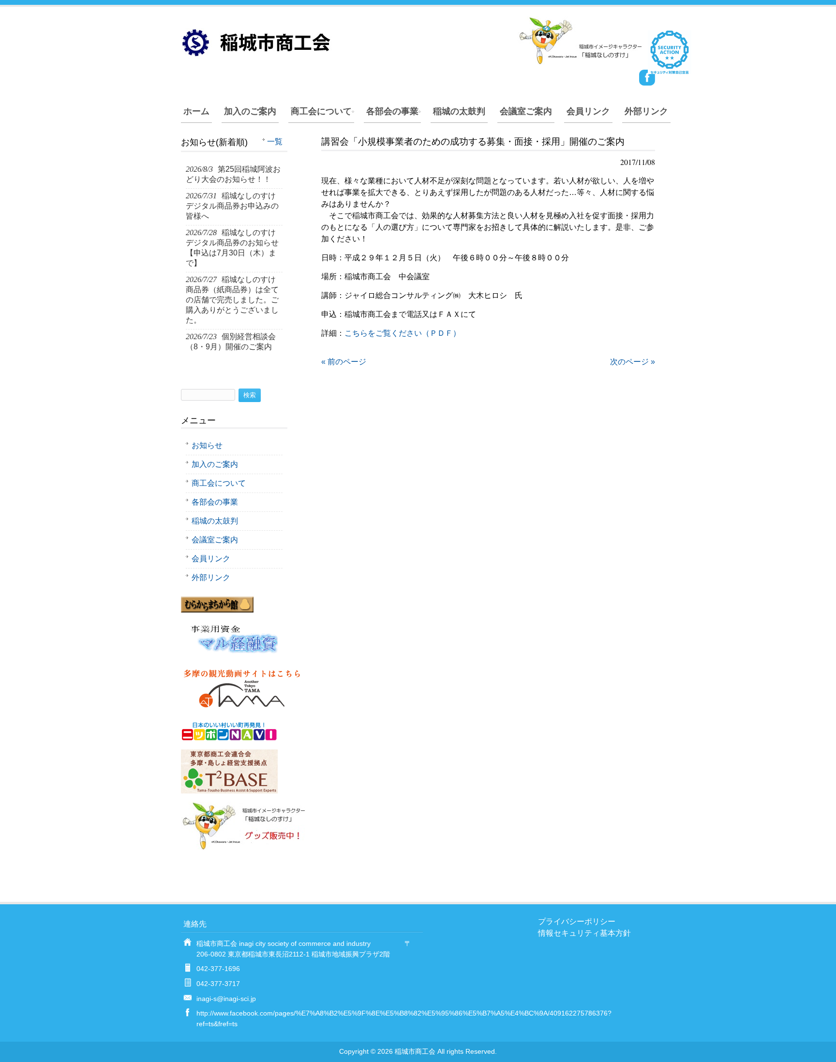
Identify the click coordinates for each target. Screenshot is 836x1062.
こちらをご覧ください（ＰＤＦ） (402, 333)
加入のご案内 (250, 111)
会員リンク (588, 111)
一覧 (275, 141)
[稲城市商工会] (413, 60)
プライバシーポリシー (576, 921)
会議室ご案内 (526, 111)
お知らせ (207, 445)
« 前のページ (343, 362)
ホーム (196, 111)
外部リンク (646, 111)
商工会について (321, 111)
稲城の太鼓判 (459, 111)
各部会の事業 (392, 111)
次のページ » (632, 362)
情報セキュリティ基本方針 (584, 933)
